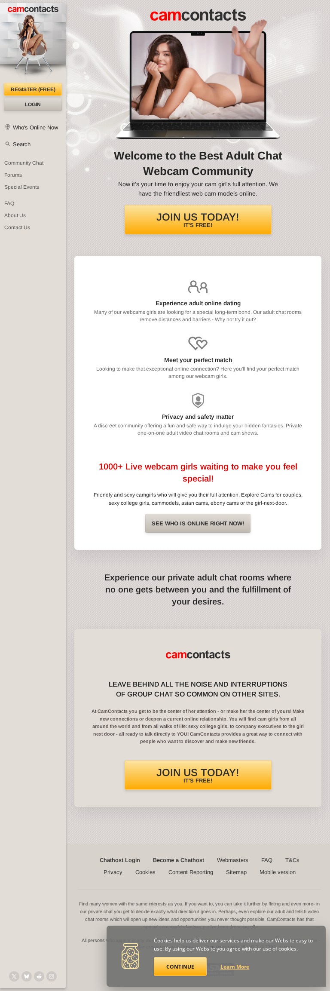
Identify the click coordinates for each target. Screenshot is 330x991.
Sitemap (236, 872)
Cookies (145, 872)
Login (33, 104)
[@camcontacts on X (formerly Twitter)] (14, 976)
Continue (180, 966)
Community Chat (23, 163)
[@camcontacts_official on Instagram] (51, 976)
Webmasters (232, 860)
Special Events (21, 187)
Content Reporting (190, 872)
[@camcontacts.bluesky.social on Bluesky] (26, 976)
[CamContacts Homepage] (33, 43)
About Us (15, 215)
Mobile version (278, 872)
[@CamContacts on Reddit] (39, 976)
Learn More (234, 966)
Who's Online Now (35, 127)
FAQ (9, 203)
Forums (13, 175)
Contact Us (17, 227)
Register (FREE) (33, 89)
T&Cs (292, 860)
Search (22, 144)
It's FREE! (197, 219)
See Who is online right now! (198, 523)
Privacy (113, 872)
